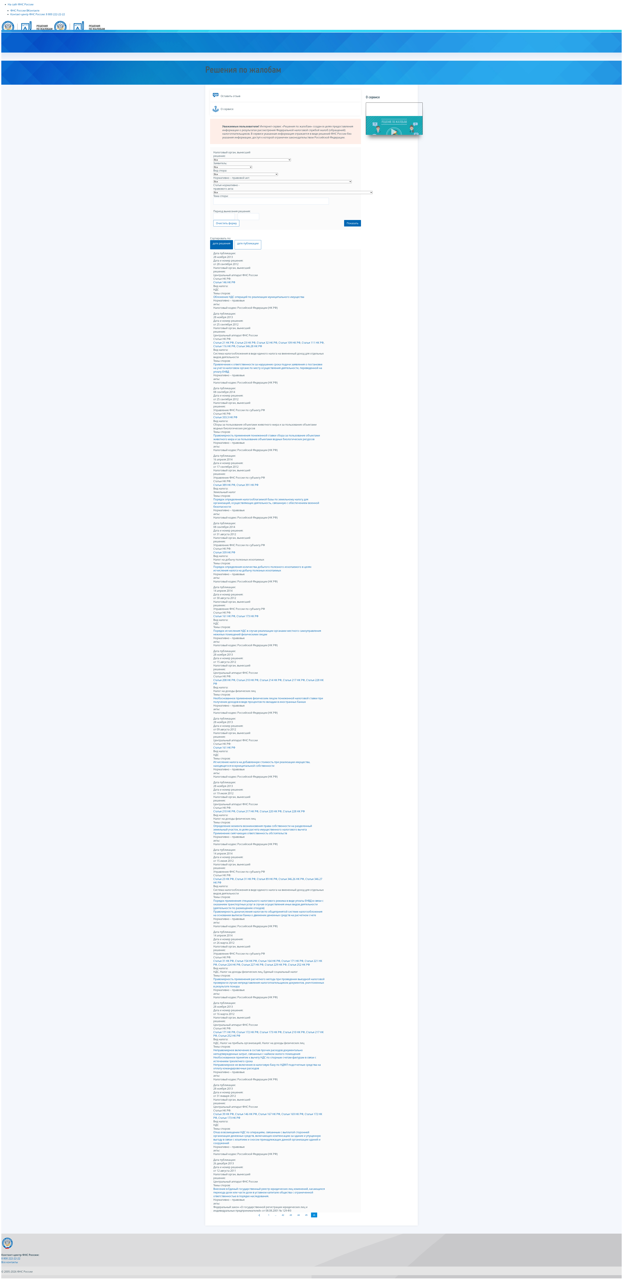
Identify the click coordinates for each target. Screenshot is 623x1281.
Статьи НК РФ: (222, 279)
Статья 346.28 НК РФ (249, 346)
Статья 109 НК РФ (289, 342)
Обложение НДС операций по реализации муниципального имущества (258, 297)
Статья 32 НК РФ (267, 342)
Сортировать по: (220, 238)
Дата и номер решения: (228, 260)
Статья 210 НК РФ (247, 680)
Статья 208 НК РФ (224, 680)
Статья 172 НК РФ (247, 1032)
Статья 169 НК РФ (292, 1114)
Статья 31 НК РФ (245, 879)
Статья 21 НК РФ (223, 342)
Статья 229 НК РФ (276, 964)
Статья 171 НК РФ (292, 961)
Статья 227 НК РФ (252, 964)
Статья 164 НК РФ (269, 961)
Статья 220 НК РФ (271, 811)
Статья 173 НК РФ (247, 616)
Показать (352, 223)
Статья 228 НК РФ (294, 811)
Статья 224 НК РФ (229, 964)
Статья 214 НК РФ (271, 680)
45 (306, 1215)
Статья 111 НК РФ (313, 342)
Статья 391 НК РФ (247, 485)
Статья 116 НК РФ (224, 346)
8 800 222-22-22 (10, 1258)
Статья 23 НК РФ (245, 342)
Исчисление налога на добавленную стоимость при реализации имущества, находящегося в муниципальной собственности (261, 763)
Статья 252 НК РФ (299, 964)
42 (283, 1215)
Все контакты (9, 1262)
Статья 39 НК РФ (223, 1114)
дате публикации (248, 243)
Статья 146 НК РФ (224, 282)
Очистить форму (226, 223)
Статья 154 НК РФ (246, 961)
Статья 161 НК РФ (224, 616)
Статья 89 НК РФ (267, 879)
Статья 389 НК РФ (224, 485)
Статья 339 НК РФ (224, 552)
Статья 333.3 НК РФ (225, 417)
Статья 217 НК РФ (294, 680)
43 (291, 1215)
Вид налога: (220, 286)
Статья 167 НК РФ (269, 1114)
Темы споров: (221, 293)
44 (298, 1215)
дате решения (221, 243)
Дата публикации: (224, 253)
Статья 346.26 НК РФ (291, 879)
